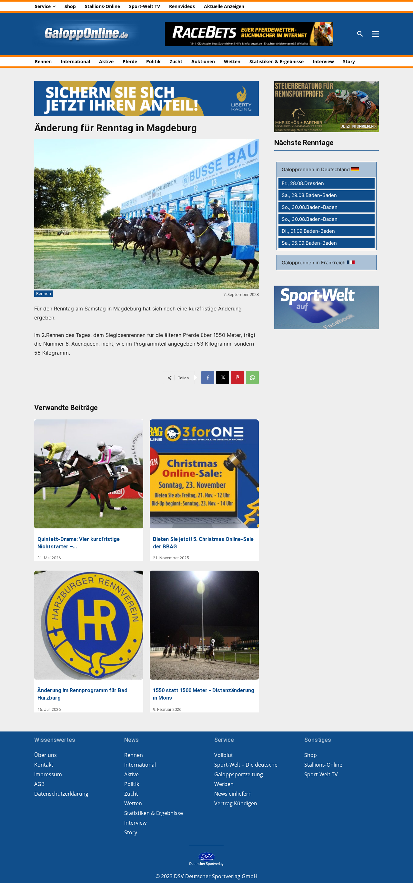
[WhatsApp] (252, 377)
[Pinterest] (237, 377)
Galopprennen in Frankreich (314, 263)
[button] (360, 34)
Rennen (43, 293)
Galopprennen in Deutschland (316, 169)
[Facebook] (207, 377)
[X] (222, 377)
